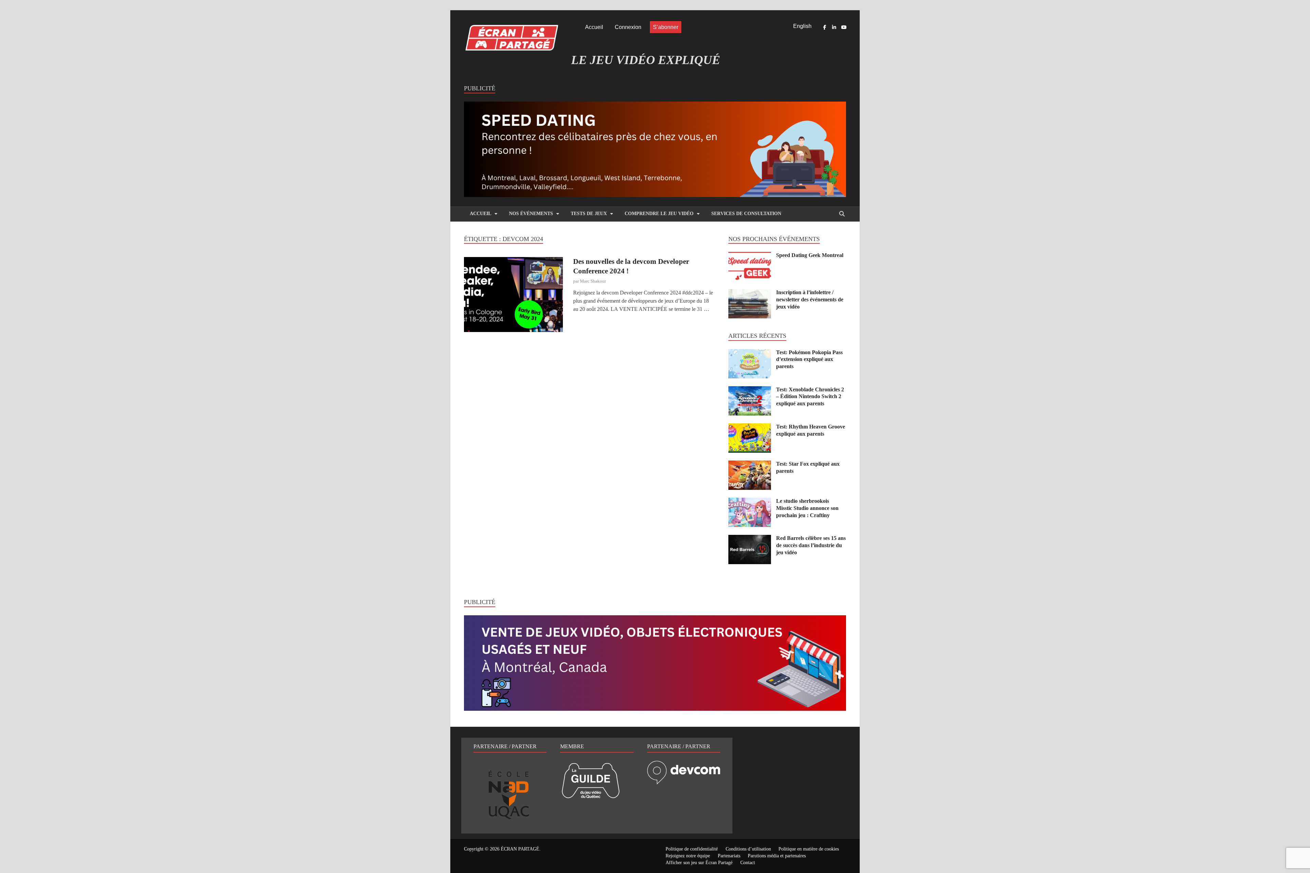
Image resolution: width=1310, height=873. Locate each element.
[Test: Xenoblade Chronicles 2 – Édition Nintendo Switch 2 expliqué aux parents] (749, 390)
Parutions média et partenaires (777, 855)
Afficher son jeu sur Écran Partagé (699, 862)
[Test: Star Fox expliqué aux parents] (749, 464)
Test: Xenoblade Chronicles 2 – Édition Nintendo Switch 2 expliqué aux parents (810, 397)
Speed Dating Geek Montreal (809, 255)
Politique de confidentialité (692, 849)
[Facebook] (824, 27)
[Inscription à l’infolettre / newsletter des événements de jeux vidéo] (749, 293)
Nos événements (531, 213)
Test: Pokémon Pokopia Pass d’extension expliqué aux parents (809, 359)
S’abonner (665, 27)
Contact (747, 862)
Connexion (628, 27)
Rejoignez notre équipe (688, 855)
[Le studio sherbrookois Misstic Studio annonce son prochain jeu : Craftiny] (749, 502)
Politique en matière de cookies (808, 849)
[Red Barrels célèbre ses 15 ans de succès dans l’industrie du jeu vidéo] (749, 539)
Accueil (594, 27)
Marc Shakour (593, 281)
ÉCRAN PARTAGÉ (520, 849)
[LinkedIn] (834, 27)
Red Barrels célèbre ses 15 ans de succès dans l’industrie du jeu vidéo (811, 545)
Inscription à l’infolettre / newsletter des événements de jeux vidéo (809, 299)
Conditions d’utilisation (748, 849)
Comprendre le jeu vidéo (659, 213)
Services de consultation (746, 213)
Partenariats (729, 855)
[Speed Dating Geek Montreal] (749, 256)
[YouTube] (844, 27)
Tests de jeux (589, 213)
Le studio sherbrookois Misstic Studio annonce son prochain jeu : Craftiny (807, 508)
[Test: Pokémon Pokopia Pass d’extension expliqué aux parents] (749, 353)
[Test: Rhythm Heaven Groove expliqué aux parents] (749, 427)
